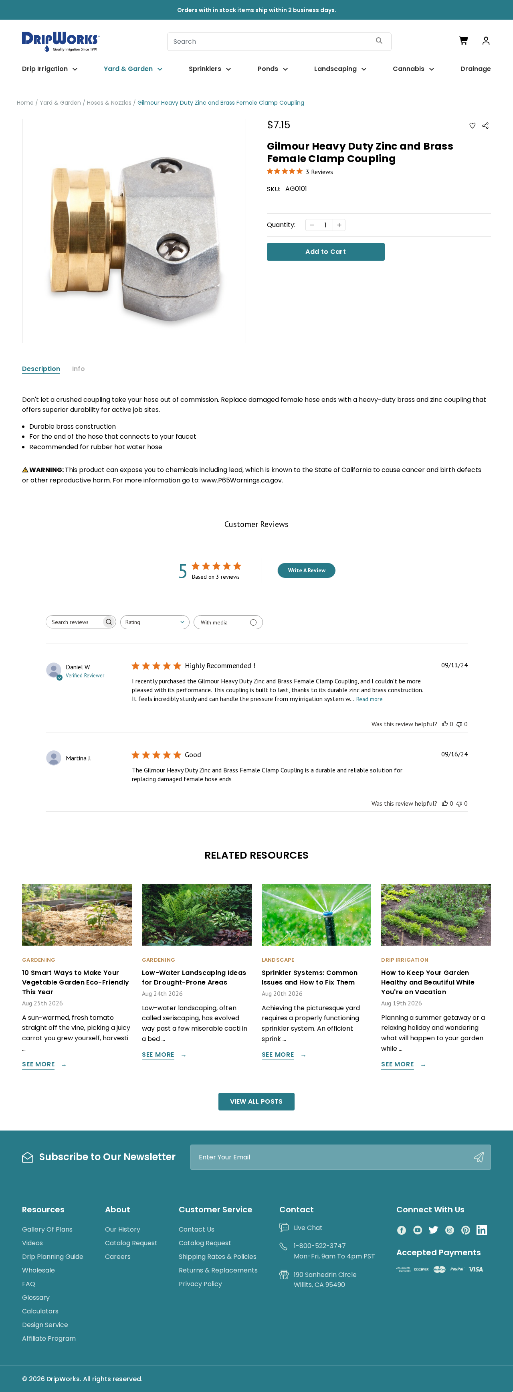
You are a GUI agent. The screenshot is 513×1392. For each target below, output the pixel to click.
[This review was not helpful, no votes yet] (459, 724)
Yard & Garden (128, 68)
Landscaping (335, 68)
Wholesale (38, 1270)
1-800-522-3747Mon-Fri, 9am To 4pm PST (334, 1251)
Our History (122, 1229)
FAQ (28, 1284)
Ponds (268, 68)
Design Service (45, 1324)
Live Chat (308, 1227)
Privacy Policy (200, 1284)
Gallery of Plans (47, 1229)
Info (78, 369)
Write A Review (306, 570)
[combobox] (155, 622)
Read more (369, 699)
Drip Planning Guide (52, 1256)
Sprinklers (205, 68)
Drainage (475, 68)
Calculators (40, 1311)
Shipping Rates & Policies (217, 1256)
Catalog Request (131, 1243)
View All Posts (256, 1101)
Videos (32, 1243)
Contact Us (196, 1229)
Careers (118, 1256)
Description (41, 369)
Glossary (36, 1297)
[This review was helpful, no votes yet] (445, 724)
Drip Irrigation (45, 68)
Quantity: (281, 224)
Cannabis (408, 68)
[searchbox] (73, 622)
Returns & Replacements (218, 1270)
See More (38, 1065)
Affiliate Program (49, 1338)
